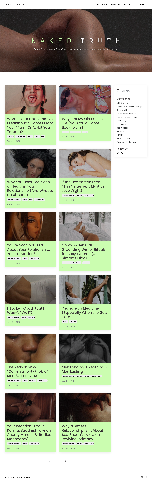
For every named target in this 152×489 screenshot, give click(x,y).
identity (30, 136)
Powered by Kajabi (139, 483)
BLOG (132, 4)
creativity (11, 136)
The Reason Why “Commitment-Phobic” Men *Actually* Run (27, 371)
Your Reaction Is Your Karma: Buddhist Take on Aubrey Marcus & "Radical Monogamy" (29, 432)
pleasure (36, 136)
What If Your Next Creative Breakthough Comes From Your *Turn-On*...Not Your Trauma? (30, 125)
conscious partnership (14, 199)
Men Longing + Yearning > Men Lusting (84, 369)
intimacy (24, 199)
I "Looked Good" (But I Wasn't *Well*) (25, 310)
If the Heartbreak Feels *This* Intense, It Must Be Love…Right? (83, 186)
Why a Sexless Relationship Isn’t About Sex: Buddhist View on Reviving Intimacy (82, 432)
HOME (97, 4)
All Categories (125, 103)
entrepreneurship (20, 136)
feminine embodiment (68, 262)
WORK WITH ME (119, 4)
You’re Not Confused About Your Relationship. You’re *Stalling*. (28, 249)
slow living (86, 262)
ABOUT (105, 4)
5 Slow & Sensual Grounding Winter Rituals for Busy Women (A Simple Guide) (84, 251)
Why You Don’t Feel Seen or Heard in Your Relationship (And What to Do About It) (30, 188)
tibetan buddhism (39, 199)
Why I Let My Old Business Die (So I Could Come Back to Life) (84, 123)
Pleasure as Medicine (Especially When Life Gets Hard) (85, 312)
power (42, 136)
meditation (32, 380)
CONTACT (141, 4)
